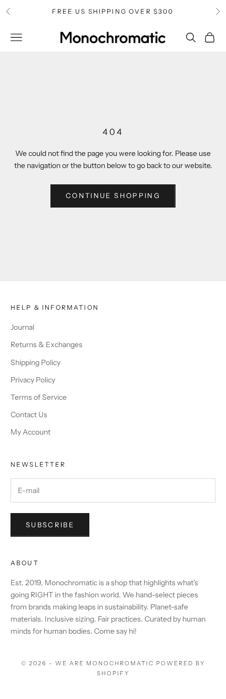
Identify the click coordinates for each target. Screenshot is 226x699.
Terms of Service (39, 397)
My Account (30, 432)
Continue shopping (113, 195)
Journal (22, 327)
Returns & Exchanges (47, 344)
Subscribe (50, 524)
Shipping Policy (35, 362)
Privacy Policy (33, 380)
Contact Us (29, 414)
